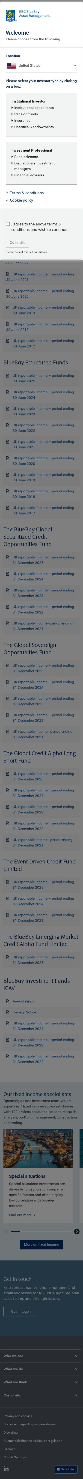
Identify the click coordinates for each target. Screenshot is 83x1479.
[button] (41, 193)
